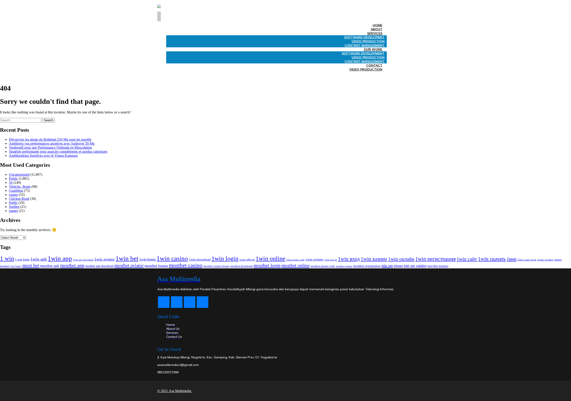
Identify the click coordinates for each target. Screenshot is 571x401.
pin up (387, 265)
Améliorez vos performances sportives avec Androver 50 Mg (52, 143)
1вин (512, 259)
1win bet (127, 258)
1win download (200, 259)
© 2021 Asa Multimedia (174, 391)
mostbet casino (186, 265)
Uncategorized (19, 174)
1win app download (83, 259)
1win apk (38, 259)
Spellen (14, 207)
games (13, 211)
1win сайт (467, 259)
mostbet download (241, 266)
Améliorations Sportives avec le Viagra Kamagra (43, 155)
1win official (247, 259)
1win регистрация (435, 259)
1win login (224, 258)
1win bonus (147, 259)
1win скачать (492, 259)
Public (13, 178)
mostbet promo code (322, 266)
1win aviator (104, 259)
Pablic (13, 203)
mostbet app (72, 265)
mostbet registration (367, 266)
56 (10, 182)
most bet (30, 265)
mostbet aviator (129, 265)
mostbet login (267, 265)
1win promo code (295, 259)
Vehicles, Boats (20, 186)
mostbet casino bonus (216, 266)
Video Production (365, 69)
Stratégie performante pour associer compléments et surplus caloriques (58, 151)
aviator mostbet (545, 259)
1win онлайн (401, 259)
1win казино (374, 259)
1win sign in (330, 259)
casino (13, 194)
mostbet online (295, 265)
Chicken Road (19, 198)
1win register (314, 259)
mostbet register (344, 266)
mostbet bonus (156, 265)
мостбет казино (438, 266)
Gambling (16, 190)
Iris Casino (15, 266)
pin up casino (415, 265)
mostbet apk (49, 266)
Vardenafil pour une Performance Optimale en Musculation (50, 147)
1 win (7, 258)
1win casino (172, 258)
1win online (270, 258)
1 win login (22, 259)
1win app (60, 258)
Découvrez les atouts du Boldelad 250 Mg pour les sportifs (50, 139)
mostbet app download (99, 266)
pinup (398, 265)
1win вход (349, 259)
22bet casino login (526, 260)
